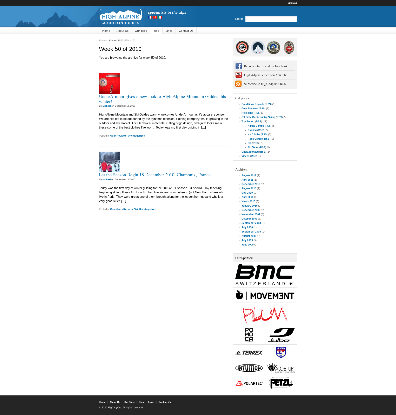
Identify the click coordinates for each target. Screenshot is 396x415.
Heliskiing (247, 112)
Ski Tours (253, 147)
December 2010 (251, 184)
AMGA (242, 47)
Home (106, 30)
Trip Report (248, 121)
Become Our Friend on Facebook (266, 66)
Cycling (252, 130)
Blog (156, 30)
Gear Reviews (118, 135)
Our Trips (141, 30)
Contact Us (186, 30)
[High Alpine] (142, 16)
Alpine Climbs (256, 125)
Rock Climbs (255, 138)
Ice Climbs (254, 134)
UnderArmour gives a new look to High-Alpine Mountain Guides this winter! (162, 98)
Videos (246, 156)
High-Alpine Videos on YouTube (265, 75)
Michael (107, 106)
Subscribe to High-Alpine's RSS (265, 84)
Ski (136, 209)
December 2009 (251, 210)
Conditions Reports (121, 209)
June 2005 (248, 244)
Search (239, 19)
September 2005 (251, 231)
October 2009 (249, 218)
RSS (268, 104)
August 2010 (249, 188)
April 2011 (247, 179)
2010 (120, 40)
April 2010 (247, 197)
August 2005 (249, 236)
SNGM (258, 47)
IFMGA (273, 47)
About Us (122, 30)
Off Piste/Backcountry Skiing (258, 117)
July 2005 (247, 240)
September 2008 (251, 223)
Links (169, 30)
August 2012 (249, 175)
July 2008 (247, 227)
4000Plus (289, 47)
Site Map (292, 3)
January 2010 (250, 205)
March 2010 (248, 201)
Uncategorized (136, 135)
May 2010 (247, 192)
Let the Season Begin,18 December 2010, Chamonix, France (155, 175)
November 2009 (251, 214)
